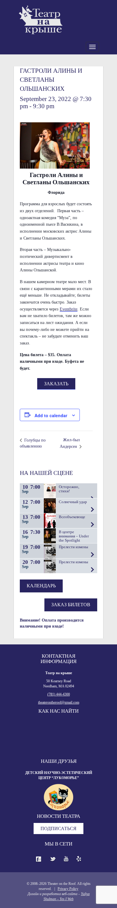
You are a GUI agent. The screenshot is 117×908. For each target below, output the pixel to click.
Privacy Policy (68, 889)
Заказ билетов (70, 604)
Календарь (41, 585)
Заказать (56, 383)
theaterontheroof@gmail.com (58, 702)
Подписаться (58, 828)
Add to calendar (50, 415)
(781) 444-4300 (58, 694)
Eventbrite (68, 309)
